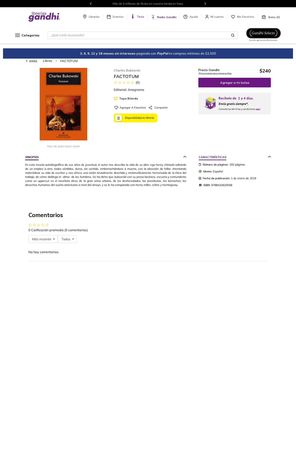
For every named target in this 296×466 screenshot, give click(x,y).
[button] (63, 104)
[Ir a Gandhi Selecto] (263, 42)
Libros (47, 61)
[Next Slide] (205, 3)
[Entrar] (217, 17)
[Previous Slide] (90, 3)
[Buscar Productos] (232, 35)
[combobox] (143, 35)
